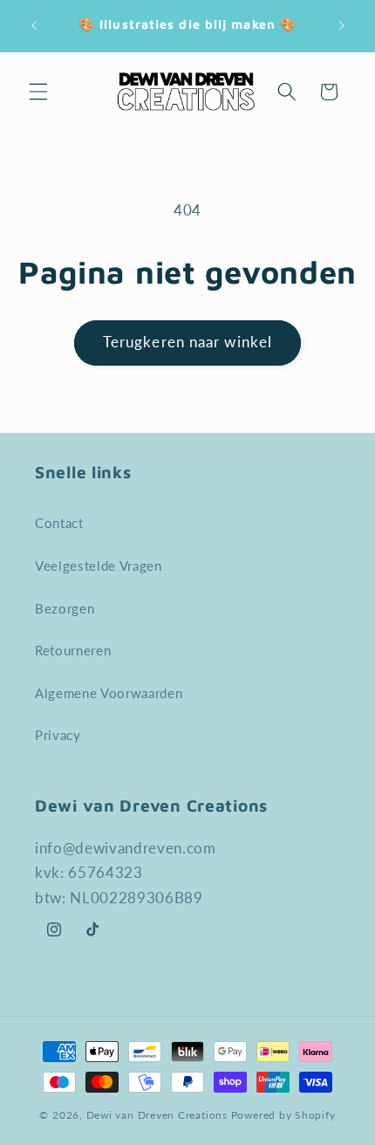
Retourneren (73, 650)
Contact (59, 523)
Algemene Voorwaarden (108, 693)
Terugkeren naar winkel (187, 342)
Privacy (58, 735)
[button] (38, 92)
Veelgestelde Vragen (98, 565)
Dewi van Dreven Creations (157, 1114)
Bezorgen (64, 608)
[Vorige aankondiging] (34, 25)
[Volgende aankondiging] (342, 25)
